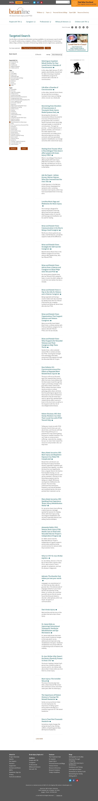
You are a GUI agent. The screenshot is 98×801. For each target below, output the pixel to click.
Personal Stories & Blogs (60, 12)
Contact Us (59, 795)
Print (83, 27)
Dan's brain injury (48, 610)
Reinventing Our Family (76, 774)
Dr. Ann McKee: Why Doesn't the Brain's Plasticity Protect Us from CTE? (52, 658)
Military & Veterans (62, 22)
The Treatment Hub (55, 757)
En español (52, 759)
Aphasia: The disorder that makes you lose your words (51, 577)
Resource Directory (83, 12)
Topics (48, 12)
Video (48, 48)
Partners (11, 763)
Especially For (13, 60)
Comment (87, 27)
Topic (10, 88)
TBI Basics (39, 12)
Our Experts (12, 761)
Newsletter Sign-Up (15, 772)
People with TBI (14, 22)
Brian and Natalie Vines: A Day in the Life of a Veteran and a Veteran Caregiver (51, 292)
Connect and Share (15, 768)
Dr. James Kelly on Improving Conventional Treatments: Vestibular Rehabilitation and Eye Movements (51, 628)
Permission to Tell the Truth (77, 771)
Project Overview (14, 757)
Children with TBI (81, 22)
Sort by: (48, 54)
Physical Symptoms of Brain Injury (33, 48)
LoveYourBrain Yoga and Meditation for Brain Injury (52, 203)
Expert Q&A (72, 12)
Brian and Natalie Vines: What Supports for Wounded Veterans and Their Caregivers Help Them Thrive (52, 343)
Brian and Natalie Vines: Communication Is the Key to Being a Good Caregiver (52, 228)
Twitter (34, 2)
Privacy (11, 774)
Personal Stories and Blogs (57, 763)
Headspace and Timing (75, 767)
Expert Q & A (53, 761)
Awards (11, 759)
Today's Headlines (54, 772)
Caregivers (29, 22)
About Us (26, 2)
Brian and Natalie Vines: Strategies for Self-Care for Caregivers (51, 247)
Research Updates (54, 770)
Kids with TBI (33, 769)
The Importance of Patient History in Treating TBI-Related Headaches (51, 697)
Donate (19, 2)
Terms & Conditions (15, 777)
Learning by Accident (75, 769)
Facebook (38, 2)
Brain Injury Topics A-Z (36, 754)
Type (10, 70)
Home (20, 12)
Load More (39, 739)
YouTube (41, 2)
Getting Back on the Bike (76, 757)
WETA (11, 2)
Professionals (44, 22)
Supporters (12, 766)
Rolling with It (73, 776)
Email (80, 27)
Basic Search (13, 54)
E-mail (43, 792)
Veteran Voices (53, 766)
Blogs (70, 754)
